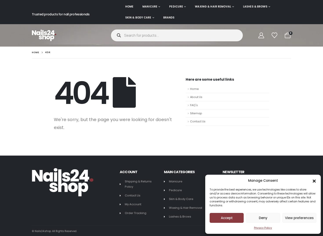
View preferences (299, 218)
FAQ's (194, 105)
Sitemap (196, 113)
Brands (169, 17)
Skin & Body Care (138, 17)
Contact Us (197, 121)
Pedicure (176, 6)
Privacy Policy (263, 228)
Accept (227, 218)
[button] (314, 180)
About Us (196, 97)
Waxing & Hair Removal (213, 6)
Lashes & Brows (255, 6)
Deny (263, 218)
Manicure (149, 6)
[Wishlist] (274, 35)
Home (129, 6)
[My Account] (261, 35)
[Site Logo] (44, 35)
